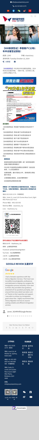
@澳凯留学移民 (12, 246)
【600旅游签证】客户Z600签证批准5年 (15, 141)
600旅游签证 (8, 68)
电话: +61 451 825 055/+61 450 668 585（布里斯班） (10, 339)
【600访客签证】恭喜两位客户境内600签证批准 (18, 147)
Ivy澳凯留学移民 (14, 256)
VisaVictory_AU (16, 243)
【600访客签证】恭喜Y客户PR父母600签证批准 (18, 151)
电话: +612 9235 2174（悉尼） (10, 325)
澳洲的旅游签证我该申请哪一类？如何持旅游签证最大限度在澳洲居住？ (19, 163)
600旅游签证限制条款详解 (12, 181)
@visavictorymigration (17, 250)
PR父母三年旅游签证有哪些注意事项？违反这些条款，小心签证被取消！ (19, 168)
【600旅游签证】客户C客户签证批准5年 (16, 138)
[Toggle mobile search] (32, 16)
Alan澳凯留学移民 (14, 259)
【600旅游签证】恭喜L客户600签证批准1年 (17, 135)
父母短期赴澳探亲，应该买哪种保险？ (16, 178)
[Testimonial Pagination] (7, 294)
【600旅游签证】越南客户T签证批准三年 (16, 144)
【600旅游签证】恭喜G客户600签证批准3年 (17, 132)
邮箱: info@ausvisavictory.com (13, 361)
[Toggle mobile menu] (35, 16)
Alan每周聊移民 (15, 253)
